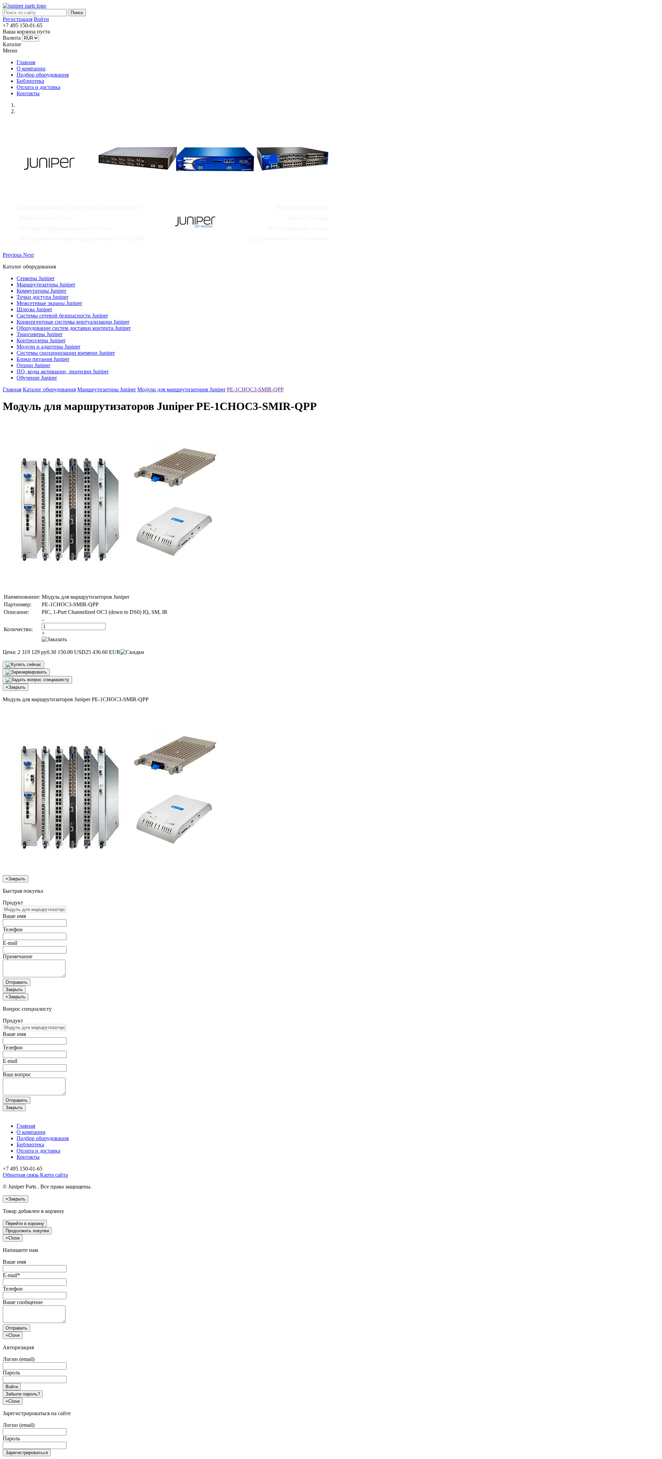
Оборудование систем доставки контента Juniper (74, 328)
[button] (13, 255)
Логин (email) (18, 1359)
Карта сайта (53, 1175)
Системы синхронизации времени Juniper (66, 353)
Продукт (13, 902)
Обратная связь (21, 1175)
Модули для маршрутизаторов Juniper (181, 389)
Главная (26, 62)
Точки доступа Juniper (42, 297)
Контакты (28, 93)
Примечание (17, 956)
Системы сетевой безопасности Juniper (62, 316)
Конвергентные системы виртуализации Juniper (73, 322)
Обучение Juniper (37, 378)
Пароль (11, 1372)
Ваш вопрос (17, 1074)
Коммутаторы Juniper (41, 291)
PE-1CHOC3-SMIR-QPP (255, 389)
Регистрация (17, 19)
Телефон (13, 929)
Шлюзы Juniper (34, 309)
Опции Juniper (33, 365)
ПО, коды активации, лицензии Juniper (63, 371)
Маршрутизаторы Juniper (46, 284)
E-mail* (11, 1275)
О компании (31, 68)
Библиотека (30, 81)
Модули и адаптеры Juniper (48, 347)
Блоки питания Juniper (43, 359)
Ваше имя (14, 916)
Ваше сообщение (23, 1302)
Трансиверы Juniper (39, 334)
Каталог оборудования (49, 389)
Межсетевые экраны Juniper (49, 303)
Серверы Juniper (35, 278)
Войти (41, 19)
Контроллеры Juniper (41, 340)
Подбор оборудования (43, 75)
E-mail (10, 943)
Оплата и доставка (38, 87)
